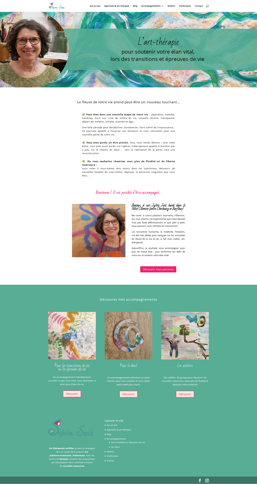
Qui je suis (95, 6)
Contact (199, 6)
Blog (135, 6)
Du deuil (115, 447)
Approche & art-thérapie (116, 6)
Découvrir (72, 394)
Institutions (185, 6)
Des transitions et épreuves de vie (128, 442)
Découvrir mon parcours (158, 269)
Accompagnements (151, 6)
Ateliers (171, 6)
